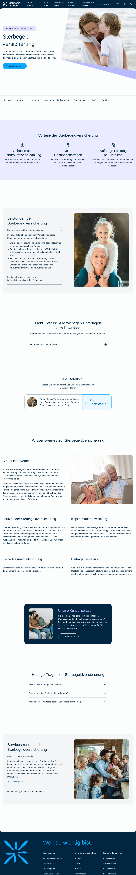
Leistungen (33, 100)
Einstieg (8, 100)
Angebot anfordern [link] (14, 66)
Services (106, 100)
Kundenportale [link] (68, 636)
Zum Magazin (17, 782)
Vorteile (20, 100)
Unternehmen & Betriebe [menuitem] (88, 4)
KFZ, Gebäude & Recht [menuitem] (32, 4)
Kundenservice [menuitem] (103, 4)
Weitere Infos (80, 100)
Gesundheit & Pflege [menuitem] (59, 4)
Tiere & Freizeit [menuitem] (45, 4)
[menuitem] (118, 4)
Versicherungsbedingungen (56, 100)
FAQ (94, 100)
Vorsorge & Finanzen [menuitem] (72, 4)
